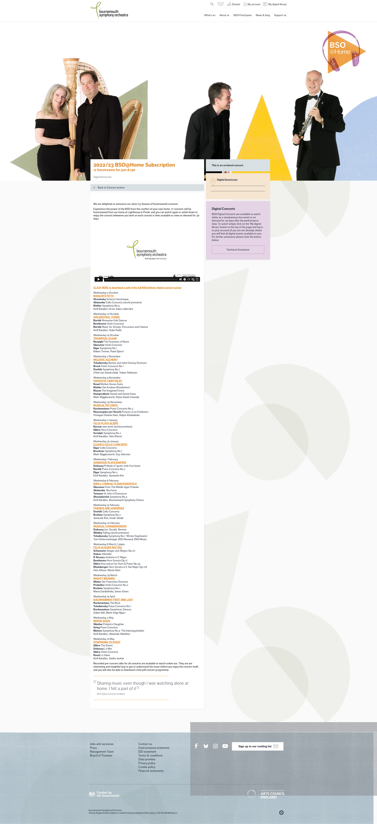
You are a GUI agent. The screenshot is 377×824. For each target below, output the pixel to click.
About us (224, 15)
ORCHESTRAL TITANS (106, 317)
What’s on (209, 15)
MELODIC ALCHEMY (105, 359)
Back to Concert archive (111, 187)
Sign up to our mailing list (255, 746)
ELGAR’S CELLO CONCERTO (110, 444)
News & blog (263, 15)
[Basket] (221, 4)
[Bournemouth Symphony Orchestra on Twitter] (205, 746)
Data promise (146, 759)
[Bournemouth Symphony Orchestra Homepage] (109, 10)
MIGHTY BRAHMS (104, 578)
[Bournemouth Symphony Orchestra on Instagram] (215, 746)
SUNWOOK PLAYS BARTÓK (109, 462)
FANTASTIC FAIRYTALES (107, 381)
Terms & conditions (150, 755)
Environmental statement (153, 748)
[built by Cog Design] (281, 812)
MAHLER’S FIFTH (103, 296)
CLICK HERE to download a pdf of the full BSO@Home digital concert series (137, 287)
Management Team (102, 751)
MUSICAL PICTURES (105, 405)
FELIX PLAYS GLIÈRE (105, 423)
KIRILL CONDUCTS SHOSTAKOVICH (115, 483)
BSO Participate (243, 15)
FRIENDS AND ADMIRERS (108, 508)
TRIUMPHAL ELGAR (105, 338)
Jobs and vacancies (102, 744)
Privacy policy (146, 763)
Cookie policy (146, 767)
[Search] (212, 4)
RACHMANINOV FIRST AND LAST (113, 599)
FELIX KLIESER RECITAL (107, 547)
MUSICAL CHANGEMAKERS (110, 526)
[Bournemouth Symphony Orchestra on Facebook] (196, 746)
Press (93, 748)
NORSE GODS (101, 621)
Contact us (145, 744)
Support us (280, 15)
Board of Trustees (101, 755)
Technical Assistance (237, 249)
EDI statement (147, 751)
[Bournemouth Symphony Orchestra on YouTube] (225, 746)
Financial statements (151, 771)
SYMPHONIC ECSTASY (106, 642)
